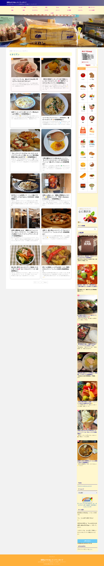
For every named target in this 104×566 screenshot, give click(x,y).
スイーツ (57, 10)
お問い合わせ (87, 541)
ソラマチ (46, 10)
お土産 (52, 13)
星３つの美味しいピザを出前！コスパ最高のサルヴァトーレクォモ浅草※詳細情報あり (55, 269)
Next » (45, 282)
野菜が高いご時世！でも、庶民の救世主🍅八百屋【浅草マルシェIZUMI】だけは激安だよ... (87, 286)
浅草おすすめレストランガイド (17, 2)
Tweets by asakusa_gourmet (84, 486)
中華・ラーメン (91, 7)
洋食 (69, 7)
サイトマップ (52, 556)
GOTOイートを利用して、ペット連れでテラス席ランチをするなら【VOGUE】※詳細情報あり (25, 197)
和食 (24, 10)
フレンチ (80, 7)
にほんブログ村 (87, 506)
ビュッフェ (35, 7)
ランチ (12, 7)
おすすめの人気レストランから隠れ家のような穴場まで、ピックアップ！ (52, 561)
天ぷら (57, 7)
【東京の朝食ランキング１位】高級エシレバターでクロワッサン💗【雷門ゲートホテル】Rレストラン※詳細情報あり (55, 81)
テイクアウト (35, 10)
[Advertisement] (87, 200)
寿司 (46, 7)
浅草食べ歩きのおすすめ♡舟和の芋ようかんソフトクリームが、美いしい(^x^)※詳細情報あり (87, 432)
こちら (90, 549)
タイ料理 (69, 10)
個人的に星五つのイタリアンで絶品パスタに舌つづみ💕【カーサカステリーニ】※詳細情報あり (24, 269)
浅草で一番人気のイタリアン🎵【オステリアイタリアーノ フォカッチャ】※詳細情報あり (56, 232)
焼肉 (12, 10)
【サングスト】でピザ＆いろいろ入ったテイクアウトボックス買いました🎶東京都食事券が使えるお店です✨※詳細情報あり (25, 155)
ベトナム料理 (91, 10)
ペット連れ (23, 7)
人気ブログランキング (87, 502)
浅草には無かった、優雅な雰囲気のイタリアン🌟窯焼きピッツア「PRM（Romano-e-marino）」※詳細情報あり (55, 197)
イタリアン (80, 10)
